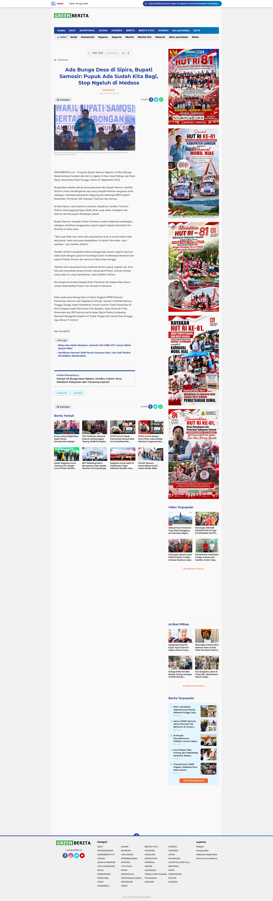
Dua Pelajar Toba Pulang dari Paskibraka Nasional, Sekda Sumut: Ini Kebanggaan (185, 753)
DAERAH (163, 30)
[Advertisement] (193, 596)
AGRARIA (116, 30)
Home (60, 3)
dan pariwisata (181, 30)
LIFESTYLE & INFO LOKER (180, 862)
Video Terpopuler (181, 507)
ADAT (72, 30)
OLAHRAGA (150, 870)
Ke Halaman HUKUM (193, 686)
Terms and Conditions (206, 858)
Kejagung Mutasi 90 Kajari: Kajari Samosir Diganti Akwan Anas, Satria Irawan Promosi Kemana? (179, 648)
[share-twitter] (156, 99)
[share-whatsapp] (161, 99)
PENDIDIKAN (175, 874)
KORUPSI (125, 862)
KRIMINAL (150, 862)
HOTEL (171, 854)
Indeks (61, 30)
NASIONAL (173, 866)
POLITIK (172, 878)
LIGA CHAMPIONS (106, 866)
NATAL (100, 870)
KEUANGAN (174, 858)
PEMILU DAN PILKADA (156, 874)
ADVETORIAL (87, 30)
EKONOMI (126, 850)
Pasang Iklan (202, 850)
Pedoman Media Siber (206, 854)
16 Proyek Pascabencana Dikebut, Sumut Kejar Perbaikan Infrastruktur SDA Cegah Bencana (185, 738)
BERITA (130, 30)
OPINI (171, 870)
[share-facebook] (151, 99)
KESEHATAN (151, 858)
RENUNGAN (127, 882)
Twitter (78, 859)
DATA (196, 30)
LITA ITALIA (126, 866)
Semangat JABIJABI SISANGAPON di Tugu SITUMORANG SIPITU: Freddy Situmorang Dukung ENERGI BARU (206, 530)
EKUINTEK (150, 850)
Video (63, 37)
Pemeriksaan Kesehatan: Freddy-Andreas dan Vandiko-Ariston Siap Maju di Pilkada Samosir (207, 557)
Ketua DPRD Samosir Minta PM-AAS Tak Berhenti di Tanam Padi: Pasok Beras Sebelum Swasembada (185, 724)
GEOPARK (173, 850)
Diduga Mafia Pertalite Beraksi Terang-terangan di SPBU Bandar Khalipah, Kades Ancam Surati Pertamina (180, 674)
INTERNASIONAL (129, 858)
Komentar (65, 100)
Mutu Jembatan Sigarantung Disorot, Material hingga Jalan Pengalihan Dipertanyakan (185, 709)
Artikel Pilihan (178, 624)
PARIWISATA (127, 874)
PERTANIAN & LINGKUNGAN (133, 878)
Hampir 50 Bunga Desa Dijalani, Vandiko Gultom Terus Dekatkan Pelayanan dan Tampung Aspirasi (89, 380)
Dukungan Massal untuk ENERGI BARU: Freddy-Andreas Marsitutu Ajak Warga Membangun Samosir (180, 557)
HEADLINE (62, 393)
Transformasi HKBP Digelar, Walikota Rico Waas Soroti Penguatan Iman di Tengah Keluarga (185, 767)
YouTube (84, 859)
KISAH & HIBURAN (106, 862)
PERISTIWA (103, 878)
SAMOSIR (78, 393)
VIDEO (124, 886)
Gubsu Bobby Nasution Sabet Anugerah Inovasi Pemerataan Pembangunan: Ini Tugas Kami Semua (184, 3)
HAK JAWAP (127, 854)
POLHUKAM (150, 878)
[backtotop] (136, 836)
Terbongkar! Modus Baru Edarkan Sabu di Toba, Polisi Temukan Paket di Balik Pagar (207, 648)
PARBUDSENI (104, 874)
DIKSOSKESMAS (105, 850)
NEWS (124, 870)
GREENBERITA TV (106, 854)
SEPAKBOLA (103, 886)
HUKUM (101, 858)
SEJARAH (173, 882)
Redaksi (200, 846)
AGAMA (103, 30)
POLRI (100, 882)
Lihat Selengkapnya (193, 780)
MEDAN (148, 866)
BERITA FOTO (147, 30)
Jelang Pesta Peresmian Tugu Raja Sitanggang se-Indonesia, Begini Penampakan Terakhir (179, 530)
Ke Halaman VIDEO (193, 569)
